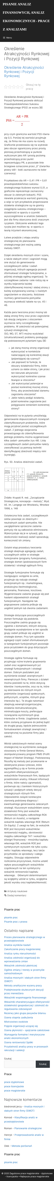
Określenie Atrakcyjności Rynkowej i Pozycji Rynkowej (24, 71)
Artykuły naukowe (17, 891)
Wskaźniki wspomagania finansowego (25, 997)
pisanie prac (11, 917)
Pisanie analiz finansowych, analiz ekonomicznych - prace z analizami (26, 16)
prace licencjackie (14, 1086)
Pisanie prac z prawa (15, 921)
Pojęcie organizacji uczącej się (21, 1026)
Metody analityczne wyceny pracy (23, 985)
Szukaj (7, 1058)
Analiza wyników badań (17, 945)
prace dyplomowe (14, 1082)
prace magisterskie (14, 1090)
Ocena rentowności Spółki (18, 1042)
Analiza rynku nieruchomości (20, 953)
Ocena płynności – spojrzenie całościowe (26, 1030)
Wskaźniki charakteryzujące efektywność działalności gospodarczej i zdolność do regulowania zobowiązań (27, 1005)
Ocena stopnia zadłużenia (18, 1017)
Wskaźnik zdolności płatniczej (20, 965)
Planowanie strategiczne (28, 1128)
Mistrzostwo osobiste (16, 1021)
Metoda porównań (22, 1146)
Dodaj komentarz (16, 895)
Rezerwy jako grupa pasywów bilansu (25, 1013)
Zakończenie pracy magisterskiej (22, 949)
